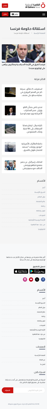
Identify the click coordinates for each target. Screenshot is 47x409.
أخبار (43, 187)
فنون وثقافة (40, 211)
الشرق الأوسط (39, 192)
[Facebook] (43, 279)
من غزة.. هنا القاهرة (38, 225)
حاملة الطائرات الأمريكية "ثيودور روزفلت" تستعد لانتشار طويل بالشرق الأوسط (31, 147)
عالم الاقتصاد (40, 201)
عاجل (5, 14)
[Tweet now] (37, 279)
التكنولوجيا (41, 229)
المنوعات (42, 215)
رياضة (43, 206)
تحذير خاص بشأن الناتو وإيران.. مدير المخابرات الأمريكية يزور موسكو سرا (31, 110)
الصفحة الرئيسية (39, 33)
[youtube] (31, 279)
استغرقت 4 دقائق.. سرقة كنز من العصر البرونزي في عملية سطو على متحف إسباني (31, 92)
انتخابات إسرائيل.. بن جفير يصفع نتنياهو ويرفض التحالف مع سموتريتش (31, 165)
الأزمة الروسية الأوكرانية (36, 220)
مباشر (5, 5)
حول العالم (41, 197)
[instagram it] (25, 279)
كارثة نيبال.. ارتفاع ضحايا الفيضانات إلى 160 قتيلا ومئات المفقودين (32, 128)
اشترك (7, 390)
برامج (16, 14)
